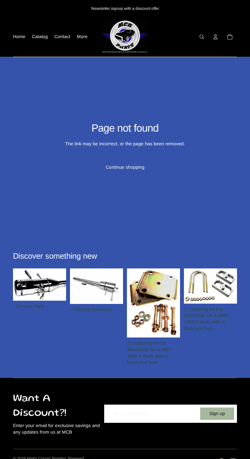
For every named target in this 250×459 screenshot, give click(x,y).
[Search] (202, 37)
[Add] (56, 290)
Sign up (217, 413)
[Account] (215, 37)
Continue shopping (125, 167)
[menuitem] (82, 37)
